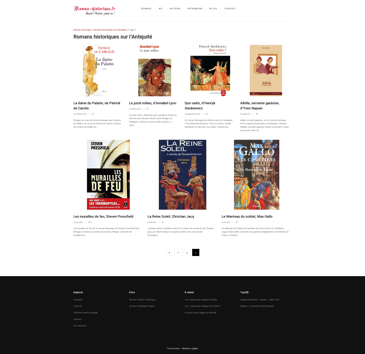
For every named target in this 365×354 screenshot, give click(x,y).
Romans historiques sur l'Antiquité (110, 29)
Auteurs (175, 8)
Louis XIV (77, 306)
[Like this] (91, 114)
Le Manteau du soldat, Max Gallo (247, 217)
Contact (230, 8)
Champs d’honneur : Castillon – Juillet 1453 (259, 299)
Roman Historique (82, 29)
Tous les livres (173, 348)
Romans (146, 8)
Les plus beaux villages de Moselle (200, 312)
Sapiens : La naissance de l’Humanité (257, 306)
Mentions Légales (190, 348)
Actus (213, 8)
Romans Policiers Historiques (142, 299)
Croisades (78, 299)
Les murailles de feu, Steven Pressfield (103, 217)
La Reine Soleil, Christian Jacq (171, 217)
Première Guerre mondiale (85, 312)
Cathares (77, 319)
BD (160, 8)
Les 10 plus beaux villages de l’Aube (201, 299)
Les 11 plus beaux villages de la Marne (202, 306)
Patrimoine (195, 8)
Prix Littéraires (80, 325)
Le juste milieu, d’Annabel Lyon (152, 103)
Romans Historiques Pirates (142, 306)
